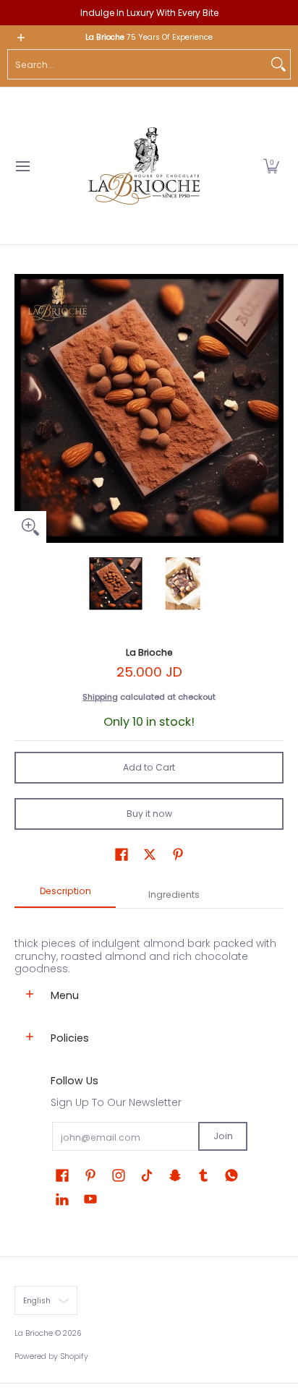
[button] (271, 165)
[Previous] (25, 408)
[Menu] (22, 165)
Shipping (100, 697)
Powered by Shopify (51, 1356)
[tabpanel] (149, 942)
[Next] (273, 408)
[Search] (278, 64)
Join (223, 1136)
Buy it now (149, 813)
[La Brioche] (144, 166)
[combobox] (137, 64)
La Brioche (149, 652)
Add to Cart (149, 767)
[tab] (65, 895)
